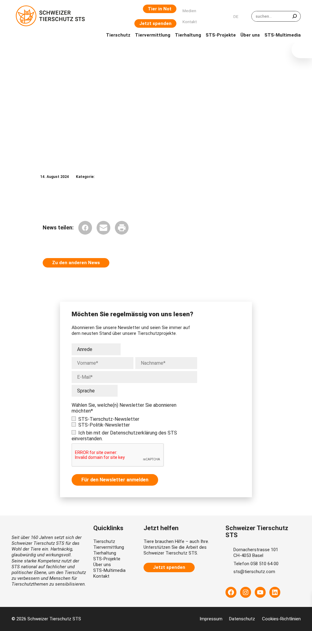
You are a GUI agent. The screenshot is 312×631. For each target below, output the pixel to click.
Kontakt (101, 576)
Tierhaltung (104, 553)
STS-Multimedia (109, 570)
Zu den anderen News (76, 262)
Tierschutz (104, 541)
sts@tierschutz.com (254, 571)
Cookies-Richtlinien (281, 619)
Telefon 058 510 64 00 (255, 563)
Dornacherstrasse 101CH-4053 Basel (255, 552)
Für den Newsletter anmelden (114, 480)
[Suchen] (294, 16)
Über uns (102, 564)
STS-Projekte (106, 559)
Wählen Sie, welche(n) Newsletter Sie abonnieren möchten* (124, 408)
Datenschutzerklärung (133, 433)
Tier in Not (160, 9)
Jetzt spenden (155, 23)
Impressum (211, 619)
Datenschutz (242, 619)
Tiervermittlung (108, 547)
